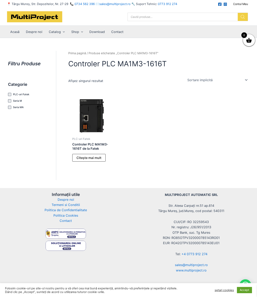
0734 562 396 (84, 4)
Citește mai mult (88, 158)
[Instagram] (225, 4)
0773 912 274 (167, 4)
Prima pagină (77, 53)
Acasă (14, 32)
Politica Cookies (65, 215)
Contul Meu (240, 4)
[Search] (243, 17)
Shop (75, 32)
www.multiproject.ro (191, 270)
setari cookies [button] (224, 290)
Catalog (55, 32)
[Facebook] (220, 4)
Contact (117, 32)
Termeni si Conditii (66, 205)
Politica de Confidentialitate (66, 210)
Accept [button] (244, 290)
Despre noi (34, 32)
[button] (63, 32)
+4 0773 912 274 (194, 254)
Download (97, 32)
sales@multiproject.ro (115, 4)
